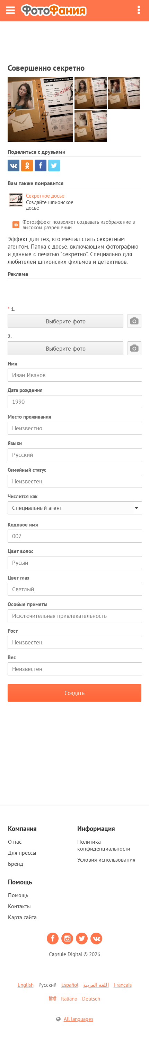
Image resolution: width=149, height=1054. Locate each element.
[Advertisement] (74, 40)
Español (69, 985)
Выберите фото (66, 321)
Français (123, 985)
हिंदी (52, 998)
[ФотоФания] (54, 10)
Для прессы (22, 852)
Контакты (19, 906)
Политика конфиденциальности (103, 845)
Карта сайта (22, 917)
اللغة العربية (96, 985)
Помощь (18, 895)
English (26, 985)
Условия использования (106, 859)
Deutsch (91, 998)
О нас (14, 841)
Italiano (69, 998)
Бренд (15, 863)
